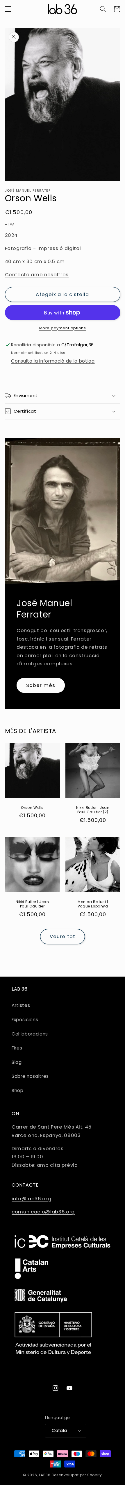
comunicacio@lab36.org (43, 1211)
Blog (17, 1062)
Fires (17, 1048)
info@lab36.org (31, 1198)
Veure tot (62, 936)
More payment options (62, 328)
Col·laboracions (30, 1034)
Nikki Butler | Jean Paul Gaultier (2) (92, 809)
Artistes (21, 1005)
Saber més (40, 685)
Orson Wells (32, 807)
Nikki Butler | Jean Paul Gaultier (32, 904)
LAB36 (45, 1474)
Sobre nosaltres (30, 1076)
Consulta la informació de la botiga (52, 361)
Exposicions (25, 1020)
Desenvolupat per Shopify (77, 1474)
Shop (18, 1090)
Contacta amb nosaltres (37, 274)
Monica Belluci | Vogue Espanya (93, 904)
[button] (8, 9)
